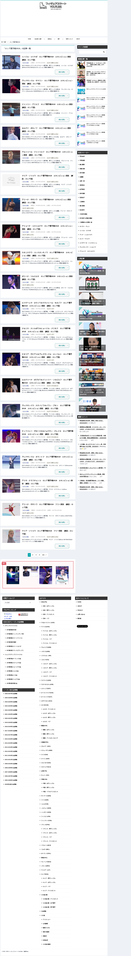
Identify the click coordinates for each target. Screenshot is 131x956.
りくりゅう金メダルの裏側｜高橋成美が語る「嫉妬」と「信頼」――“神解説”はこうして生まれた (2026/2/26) (92, 377)
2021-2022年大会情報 (11, 714)
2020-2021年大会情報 (11, 718)
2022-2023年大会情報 (11, 710)
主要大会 (50, 38)
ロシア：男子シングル (52, 62)
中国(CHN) (44, 779)
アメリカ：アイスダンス (50, 643)
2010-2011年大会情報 (11, 759)
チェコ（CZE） (45, 775)
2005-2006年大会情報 (11, 780)
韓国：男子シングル (48, 734)
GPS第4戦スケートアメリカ (14, 638)
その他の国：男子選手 (49, 907)
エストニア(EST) (46, 688)
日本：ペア (46, 618)
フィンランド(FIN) (46, 820)
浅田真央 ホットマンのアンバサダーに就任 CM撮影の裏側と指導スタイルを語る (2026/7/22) (96, 73)
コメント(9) (25, 536)
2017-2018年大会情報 (11, 730)
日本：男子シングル (48, 610)
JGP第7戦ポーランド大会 (14, 658)
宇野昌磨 (82, 160)
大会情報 (43, 911)
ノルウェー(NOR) (46, 808)
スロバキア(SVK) (46, 762)
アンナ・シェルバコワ (86, 234)
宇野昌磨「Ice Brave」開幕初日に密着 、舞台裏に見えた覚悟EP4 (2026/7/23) (96, 81)
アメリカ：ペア (47, 639)
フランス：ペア (47, 837)
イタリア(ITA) (45, 659)
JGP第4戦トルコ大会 (13, 671)
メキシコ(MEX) (45, 866)
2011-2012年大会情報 (11, 755)
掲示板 (79, 618)
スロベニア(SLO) (46, 767)
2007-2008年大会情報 (11, 772)
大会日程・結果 (37, 38)
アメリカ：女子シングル (50, 631)
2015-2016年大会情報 (11, 739)
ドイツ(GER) (44, 800)
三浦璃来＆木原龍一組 (86, 222)
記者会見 (45, 940)
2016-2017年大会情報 (11, 735)
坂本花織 (82, 193)
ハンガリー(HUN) (46, 812)
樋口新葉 (82, 205)
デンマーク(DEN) (46, 796)
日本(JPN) (44, 602)
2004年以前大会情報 (10, 784)
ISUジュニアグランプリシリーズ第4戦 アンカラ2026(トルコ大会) (96, 124)
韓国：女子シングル (48, 729)
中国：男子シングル (48, 787)
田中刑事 (82, 173)
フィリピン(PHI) (45, 816)
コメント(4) (25, 134)
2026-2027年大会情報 (11, 693)
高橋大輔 (82, 168)
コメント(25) (26, 510)
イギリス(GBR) (45, 651)
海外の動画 (46, 932)
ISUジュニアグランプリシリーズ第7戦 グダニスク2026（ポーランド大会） (96, 98)
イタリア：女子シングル (50, 663)
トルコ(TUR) (44, 804)
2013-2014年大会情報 (11, 747)
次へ (43, 555)
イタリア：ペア (47, 672)
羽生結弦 (82, 156)
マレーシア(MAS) (46, 861)
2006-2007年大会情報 (11, 776)
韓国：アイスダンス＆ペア (50, 738)
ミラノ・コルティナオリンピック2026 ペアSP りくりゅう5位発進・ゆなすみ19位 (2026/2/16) (92, 392)
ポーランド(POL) (46, 853)
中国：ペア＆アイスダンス (50, 791)
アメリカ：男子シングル (50, 635)
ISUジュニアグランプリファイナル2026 (96, 89)
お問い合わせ (81, 614)
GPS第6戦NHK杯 (11, 629)
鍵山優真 (82, 164)
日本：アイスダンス (48, 614)
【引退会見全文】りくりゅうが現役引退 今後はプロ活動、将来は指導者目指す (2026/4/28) (92, 362)
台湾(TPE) (44, 771)
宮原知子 (82, 197)
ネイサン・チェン (85, 226)
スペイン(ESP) (45, 758)
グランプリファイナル (11, 625)
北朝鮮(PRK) (44, 742)
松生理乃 (82, 210)
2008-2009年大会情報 (11, 767)
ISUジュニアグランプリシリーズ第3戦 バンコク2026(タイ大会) (96, 133)
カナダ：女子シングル (49, 713)
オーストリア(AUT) (46, 697)
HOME (29, 38)
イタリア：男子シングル (50, 668)
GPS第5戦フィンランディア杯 (15, 634)
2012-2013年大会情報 (11, 751)
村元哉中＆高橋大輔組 (86, 218)
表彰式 (45, 936)
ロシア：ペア (50, 308)
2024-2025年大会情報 (11, 702)
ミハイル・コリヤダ (85, 230)
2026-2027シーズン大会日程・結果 (90, 288)
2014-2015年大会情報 (11, 743)
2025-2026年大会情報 (11, 697)
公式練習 (45, 923)
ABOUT (78, 38)
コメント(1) (25, 62)
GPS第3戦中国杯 (11, 642)
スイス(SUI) (44, 754)
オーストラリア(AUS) (47, 692)
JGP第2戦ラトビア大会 (13, 679)
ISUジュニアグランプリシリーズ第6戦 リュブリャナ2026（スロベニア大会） (96, 107)
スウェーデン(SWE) (46, 750)
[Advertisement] (54, 23)
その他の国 (44, 894)
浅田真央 (82, 185)
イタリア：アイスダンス (50, 676)
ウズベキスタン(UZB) (47, 684)
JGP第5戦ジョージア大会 (14, 667)
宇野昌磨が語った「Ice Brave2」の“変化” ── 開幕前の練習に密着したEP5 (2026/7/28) (96, 64)
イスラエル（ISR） (46, 655)
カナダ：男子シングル (49, 717)
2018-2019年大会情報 (11, 726)
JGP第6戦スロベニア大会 (14, 662)
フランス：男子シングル (50, 828)
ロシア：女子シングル (52, 181)
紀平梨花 (82, 189)
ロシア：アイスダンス (52, 385)
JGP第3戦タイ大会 (12, 675)
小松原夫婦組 (83, 214)
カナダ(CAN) (44, 705)
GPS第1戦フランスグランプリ (15, 650)
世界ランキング (69, 38)
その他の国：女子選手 (49, 903)
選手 (59, 38)
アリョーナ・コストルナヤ (87, 251)
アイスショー (46, 919)
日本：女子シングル (48, 606)
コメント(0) (25, 181)
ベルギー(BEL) (45, 849)
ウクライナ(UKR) (46, 680)
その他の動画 (46, 944)
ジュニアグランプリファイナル (13, 654)
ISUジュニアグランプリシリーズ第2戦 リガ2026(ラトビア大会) (96, 141)
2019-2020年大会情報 (11, 722)
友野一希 (82, 181)
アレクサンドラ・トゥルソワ (88, 247)
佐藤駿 (81, 177)
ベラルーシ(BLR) (46, 845)
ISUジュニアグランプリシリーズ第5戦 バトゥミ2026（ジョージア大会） (96, 115)
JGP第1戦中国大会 (12, 683)
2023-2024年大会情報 (11, 706)
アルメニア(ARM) (46, 647)
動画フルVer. (46, 927)
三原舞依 (82, 201)
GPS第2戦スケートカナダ (14, 646)
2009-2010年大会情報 (11, 763)
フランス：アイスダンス (50, 841)
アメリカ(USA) (45, 626)
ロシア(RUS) (44, 874)
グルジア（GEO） (46, 746)
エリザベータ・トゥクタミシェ (88, 243)
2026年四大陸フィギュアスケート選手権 (91, 468)
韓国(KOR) (44, 725)
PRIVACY (80, 610)
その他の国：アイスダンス (50, 899)
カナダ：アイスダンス (49, 709)
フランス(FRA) (45, 824)
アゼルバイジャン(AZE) (48, 622)
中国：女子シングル (48, 783)
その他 (43, 915)
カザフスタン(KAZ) (46, 701)
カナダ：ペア (46, 721)
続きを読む (62, 72)
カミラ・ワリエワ (85, 238)
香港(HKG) (44, 857)
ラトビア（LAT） (46, 870)
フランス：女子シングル (50, 833)
